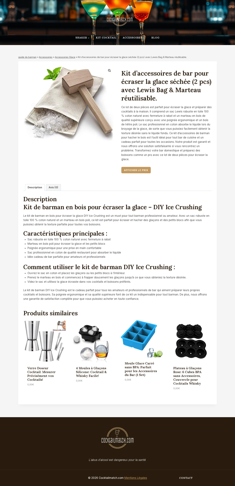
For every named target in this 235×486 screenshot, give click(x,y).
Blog (155, 37)
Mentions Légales (135, 477)
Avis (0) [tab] (53, 187)
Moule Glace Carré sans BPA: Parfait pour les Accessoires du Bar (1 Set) (141, 369)
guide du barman (27, 57)
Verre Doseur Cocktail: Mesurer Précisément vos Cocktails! (41, 374)
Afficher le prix (136, 170)
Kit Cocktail (106, 37)
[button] (109, 70)
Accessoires (45, 57)
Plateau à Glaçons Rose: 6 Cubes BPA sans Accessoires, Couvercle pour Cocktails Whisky (187, 375)
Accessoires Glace (65, 57)
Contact (186, 477)
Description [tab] (35, 187)
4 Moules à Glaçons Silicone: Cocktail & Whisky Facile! (91, 372)
